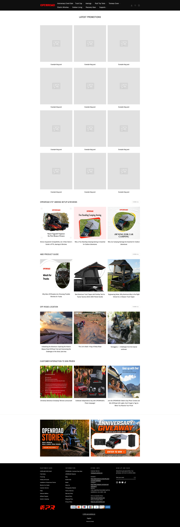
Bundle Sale (68, 479)
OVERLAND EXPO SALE (46, 471)
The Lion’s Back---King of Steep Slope (90, 347)
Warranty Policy (69, 493)
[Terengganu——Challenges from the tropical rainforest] (124, 328)
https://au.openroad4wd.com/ (98, 498)
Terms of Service (69, 490)
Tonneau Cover (114, 3)
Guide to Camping (44, 499)
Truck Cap (78, 3)
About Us (67, 485)
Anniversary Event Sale (65, 3)
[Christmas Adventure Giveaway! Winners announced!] (56, 382)
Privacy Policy (68, 502)
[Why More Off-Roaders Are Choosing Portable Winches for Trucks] (56, 275)
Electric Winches (63, 7)
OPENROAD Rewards (70, 474)
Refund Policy (68, 496)
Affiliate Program (44, 496)
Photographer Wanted (70, 488)
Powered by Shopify (90, 521)
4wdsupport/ (94, 486)
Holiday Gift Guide (44, 479)
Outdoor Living (77, 7)
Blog (66, 477)
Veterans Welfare (44, 493)
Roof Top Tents (100, 3)
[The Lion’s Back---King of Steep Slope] (90, 328)
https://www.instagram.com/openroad (100, 484)
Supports (102, 7)
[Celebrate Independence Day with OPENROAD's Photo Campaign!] (90, 382)
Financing (42, 477)
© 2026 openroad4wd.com (89, 514)
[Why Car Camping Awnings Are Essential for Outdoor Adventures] (124, 223)
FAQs (41, 490)
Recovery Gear (91, 7)
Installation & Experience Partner (48, 482)
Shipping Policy (69, 499)
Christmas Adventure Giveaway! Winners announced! (56, 401)
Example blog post (56, 64)
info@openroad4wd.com (96, 473)
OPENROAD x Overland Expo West (73, 471)
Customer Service (44, 488)
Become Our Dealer (45, 485)
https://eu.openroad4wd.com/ (98, 501)
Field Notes (43, 474)
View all (136, 202)
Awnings (89, 3)
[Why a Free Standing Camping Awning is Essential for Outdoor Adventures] (90, 223)
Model (66, 482)
